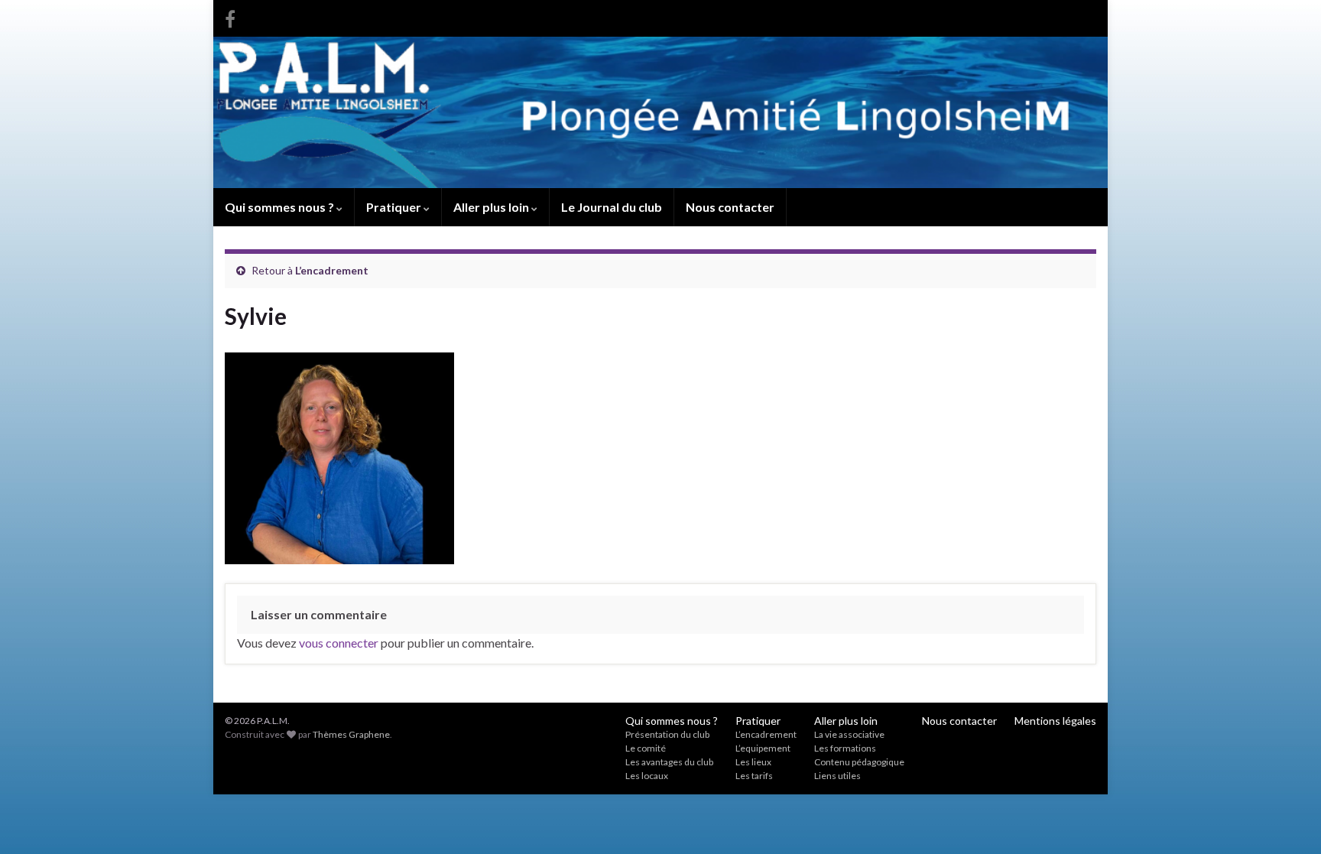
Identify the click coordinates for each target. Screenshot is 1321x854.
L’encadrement (331, 270)
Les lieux (753, 762)
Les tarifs (754, 775)
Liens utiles (837, 775)
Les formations (845, 748)
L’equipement (762, 748)
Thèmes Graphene (351, 734)
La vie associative (849, 734)
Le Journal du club (611, 207)
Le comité (645, 748)
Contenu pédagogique (859, 762)
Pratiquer (395, 207)
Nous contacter (730, 207)
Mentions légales (1055, 720)
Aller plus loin (492, 207)
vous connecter (338, 642)
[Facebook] (230, 16)
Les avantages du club (669, 762)
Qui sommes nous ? (280, 207)
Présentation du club (667, 734)
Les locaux (646, 775)
